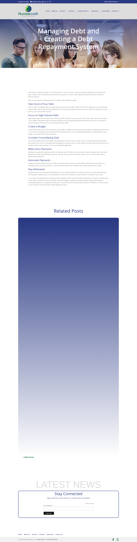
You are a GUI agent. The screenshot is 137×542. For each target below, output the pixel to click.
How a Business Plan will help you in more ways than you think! (47, 283)
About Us (55, 11)
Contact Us (115, 11)
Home (48, 11)
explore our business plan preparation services (34, 68)
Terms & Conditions (52, 539)
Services (62, 11)
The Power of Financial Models (35, 439)
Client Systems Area (110, 2)
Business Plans (83, 11)
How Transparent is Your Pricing (36, 361)
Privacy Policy (40, 539)
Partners (71, 11)
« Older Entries (28, 457)
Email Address (48, 506)
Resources (95, 11)
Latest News (106, 11)
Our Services (54, 474)
